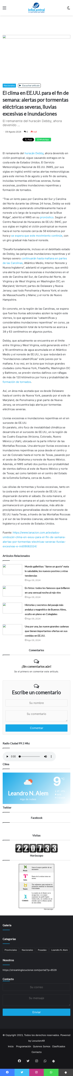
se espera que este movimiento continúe (36, 235)
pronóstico (47, 217)
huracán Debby (34, 153)
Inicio (11, 1046)
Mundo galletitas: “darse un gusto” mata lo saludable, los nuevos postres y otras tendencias (47, 571)
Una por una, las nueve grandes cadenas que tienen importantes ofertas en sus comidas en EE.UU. (47, 631)
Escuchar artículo (31, 85)
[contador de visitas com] (36, 851)
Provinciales (11, 950)
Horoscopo (48, 909)
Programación (23, 1046)
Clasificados (58, 1046)
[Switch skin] (68, 9)
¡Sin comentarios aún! (36, 666)
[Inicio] (36, 7)
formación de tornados (17, 382)
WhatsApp (44, 139)
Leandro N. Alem (59, 950)
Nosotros (8, 960)
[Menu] (4, 9)
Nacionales (9, 85)
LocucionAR (38, 1040)
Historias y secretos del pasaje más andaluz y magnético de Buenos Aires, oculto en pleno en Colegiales (45, 609)
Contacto (8, 979)
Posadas (42, 950)
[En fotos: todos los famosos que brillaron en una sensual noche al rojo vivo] (12, 591)
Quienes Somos (41, 1046)
